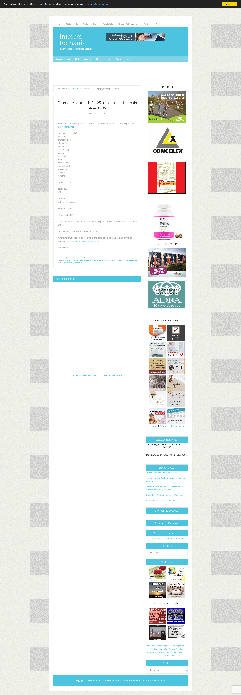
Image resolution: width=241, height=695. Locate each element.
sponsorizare (77, 263)
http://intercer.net (66, 127)
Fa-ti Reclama (100, 376)
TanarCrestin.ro (178, 652)
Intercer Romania (72, 39)
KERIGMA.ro (172, 646)
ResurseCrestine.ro (156, 646)
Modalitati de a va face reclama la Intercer (166, 454)
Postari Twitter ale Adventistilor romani (167, 538)
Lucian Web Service (134, 681)
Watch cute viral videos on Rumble (160, 500)
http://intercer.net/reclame (87, 241)
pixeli (119, 260)
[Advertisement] (105, 72)
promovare (133, 260)
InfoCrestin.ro (164, 652)
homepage (94, 260)
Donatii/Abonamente (82, 376)
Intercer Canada (121, 681)
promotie (125, 260)
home (87, 260)
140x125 (70, 260)
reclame (69, 263)
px (58, 263)
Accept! (229, 4)
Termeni (152, 426)
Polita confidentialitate (172, 426)
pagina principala (110, 260)
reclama (63, 263)
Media (75, 258)
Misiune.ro (152, 652)
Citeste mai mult (102, 4)
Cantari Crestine (176, 649)
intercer (101, 260)
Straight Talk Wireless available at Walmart (164, 495)
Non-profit (81, 258)
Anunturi (69, 258)
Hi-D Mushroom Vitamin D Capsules (161, 473)
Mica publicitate (115, 376)
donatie (82, 260)
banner (76, 260)
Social (88, 258)
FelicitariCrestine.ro (166, 656)
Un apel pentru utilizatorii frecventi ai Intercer (166, 445)
